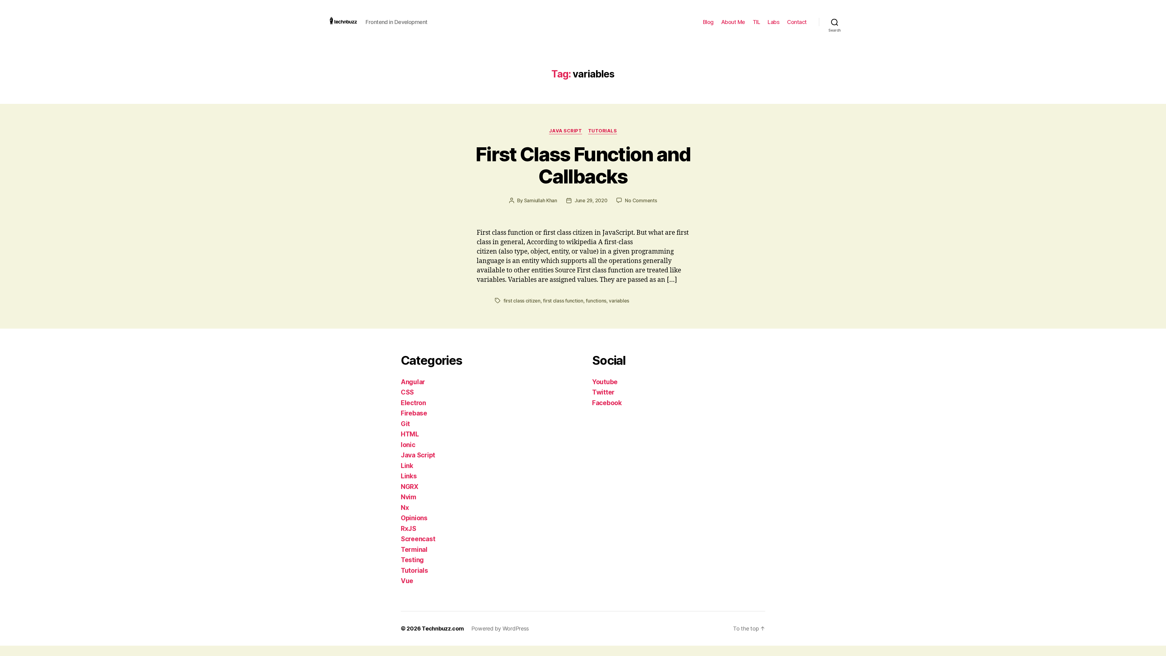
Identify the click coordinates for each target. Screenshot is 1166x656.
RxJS (408, 528)
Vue (407, 581)
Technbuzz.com (443, 628)
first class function (563, 301)
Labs (773, 22)
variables (619, 301)
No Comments (641, 200)
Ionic (408, 445)
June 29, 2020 (591, 200)
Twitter (603, 392)
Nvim (408, 497)
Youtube (605, 382)
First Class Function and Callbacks (583, 165)
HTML (410, 434)
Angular (413, 382)
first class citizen (521, 301)
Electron (413, 403)
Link (407, 466)
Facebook (607, 403)
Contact (797, 22)
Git (405, 424)
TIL (756, 22)
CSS (407, 392)
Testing (412, 560)
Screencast (418, 539)
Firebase (414, 413)
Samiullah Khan (540, 200)
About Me (733, 22)
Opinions (414, 518)
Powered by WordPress (500, 628)
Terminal (414, 549)
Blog (708, 22)
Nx (405, 507)
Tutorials (602, 131)
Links (409, 476)
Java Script (565, 131)
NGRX (409, 486)
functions (596, 301)
